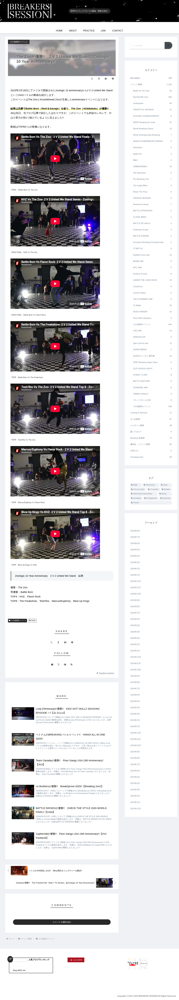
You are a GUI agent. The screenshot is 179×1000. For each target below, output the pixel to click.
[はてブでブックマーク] (106, 79)
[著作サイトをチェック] (52, 664)
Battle (33, 620)
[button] (168, 45)
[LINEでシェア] (113, 79)
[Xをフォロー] (58, 664)
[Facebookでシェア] (99, 79)
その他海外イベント (18, 620)
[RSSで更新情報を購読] (71, 664)
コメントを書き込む (61, 922)
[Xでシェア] (92, 79)
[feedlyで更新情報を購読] (65, 664)
